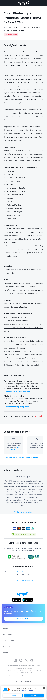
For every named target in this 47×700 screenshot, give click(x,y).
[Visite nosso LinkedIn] (15, 660)
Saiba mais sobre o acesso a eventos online (21, 458)
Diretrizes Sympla (22, 681)
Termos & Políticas (27, 691)
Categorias (7, 634)
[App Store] (16, 600)
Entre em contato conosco (29, 676)
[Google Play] (27, 600)
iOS (18, 448)
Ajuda (5, 652)
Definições (12, 695)
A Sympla (6, 646)
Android (13, 450)
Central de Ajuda (23, 572)
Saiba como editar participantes (16, 407)
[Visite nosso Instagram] (20, 660)
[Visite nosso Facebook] (31, 660)
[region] (23, 692)
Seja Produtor (8, 640)
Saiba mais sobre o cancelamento (17, 392)
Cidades (6, 628)
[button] (6, 690)
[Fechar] (44, 688)
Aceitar (34, 695)
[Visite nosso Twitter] (26, 660)
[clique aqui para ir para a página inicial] (23, 3)
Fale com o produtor (25, 512)
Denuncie (38, 416)
